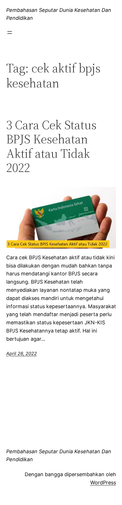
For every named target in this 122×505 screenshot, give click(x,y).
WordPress (103, 482)
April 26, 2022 (21, 353)
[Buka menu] (9, 32)
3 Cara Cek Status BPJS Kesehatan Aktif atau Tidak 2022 (51, 146)
